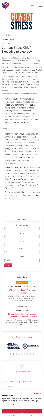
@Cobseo (19, 372)
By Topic (22, 233)
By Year (22, 241)
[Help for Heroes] (13, 346)
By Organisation (22, 225)
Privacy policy (37, 393)
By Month (22, 248)
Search (22, 257)
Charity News (6, 43)
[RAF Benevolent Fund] (30, 346)
